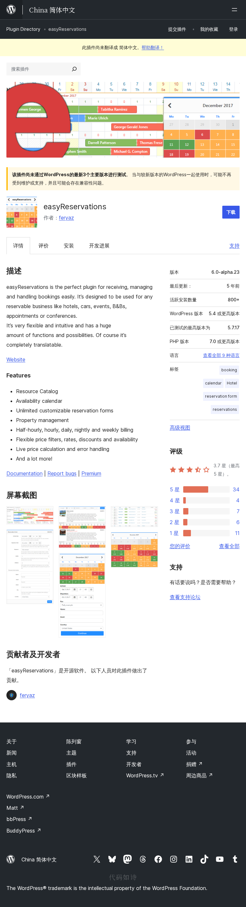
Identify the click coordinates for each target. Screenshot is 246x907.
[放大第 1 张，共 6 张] (45, 515)
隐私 (11, 775)
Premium (91, 473)
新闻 (11, 752)
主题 (71, 752)
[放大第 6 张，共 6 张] (149, 541)
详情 (18, 245)
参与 (191, 741)
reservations (225, 409)
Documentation (24, 473)
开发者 (134, 764)
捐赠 (194, 764)
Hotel (232, 383)
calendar (213, 383)
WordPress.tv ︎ (145, 775)
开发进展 (99, 245)
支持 (234, 245)
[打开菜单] (236, 9)
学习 (131, 741)
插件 (71, 764)
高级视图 (180, 427)
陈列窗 (74, 741)
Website (15, 359)
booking (229, 369)
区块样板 (76, 775)
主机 (11, 764)
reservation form (221, 396)
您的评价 (180, 546)
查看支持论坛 (185, 597)
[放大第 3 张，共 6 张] (97, 515)
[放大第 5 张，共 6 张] (149, 515)
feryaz (66, 217)
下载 (230, 212)
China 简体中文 (39, 859)
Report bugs (62, 473)
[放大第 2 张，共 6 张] (45, 538)
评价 (43, 245)
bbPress (19, 819)
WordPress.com (28, 796)
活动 (191, 752)
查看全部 (229, 546)
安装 (69, 245)
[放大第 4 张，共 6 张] (97, 561)
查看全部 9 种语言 (221, 355)
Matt (15, 808)
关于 (11, 741)
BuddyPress (23, 830)
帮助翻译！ (153, 47)
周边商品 (199, 775)
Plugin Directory (23, 29)
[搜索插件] (74, 69)
